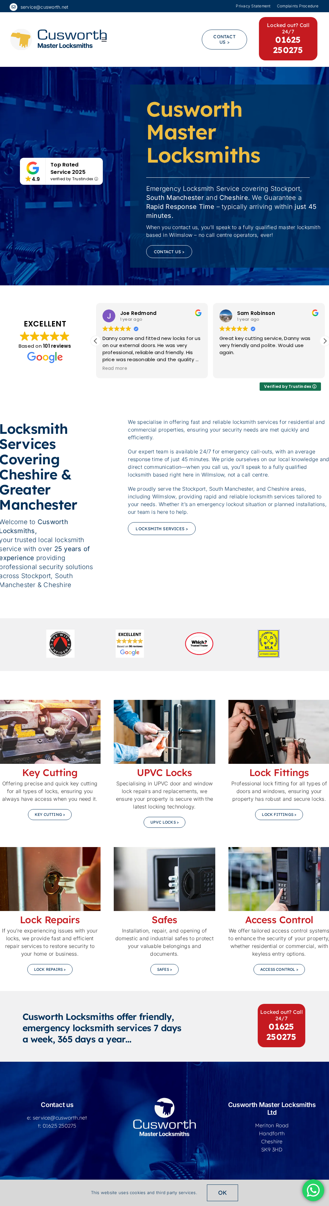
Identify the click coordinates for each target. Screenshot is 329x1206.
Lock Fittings (279, 772)
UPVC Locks (164, 772)
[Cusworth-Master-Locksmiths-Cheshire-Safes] (164, 849)
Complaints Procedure (298, 6)
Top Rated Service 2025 (67, 168)
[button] (96, 341)
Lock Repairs (50, 920)
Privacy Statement (253, 6)
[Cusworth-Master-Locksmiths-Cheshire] (58, 31)
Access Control (279, 920)
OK (222, 1192)
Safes (164, 920)
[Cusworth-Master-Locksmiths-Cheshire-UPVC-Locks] (164, 702)
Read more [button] (114, 368)
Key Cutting (49, 772)
